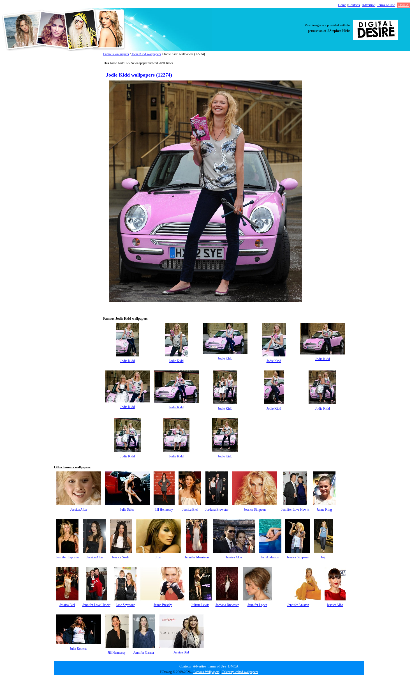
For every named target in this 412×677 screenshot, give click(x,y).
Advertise (368, 5)
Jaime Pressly (163, 605)
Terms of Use (386, 5)
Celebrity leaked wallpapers (240, 672)
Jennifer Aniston (298, 605)
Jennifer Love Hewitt (295, 510)
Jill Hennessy (164, 510)
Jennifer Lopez (257, 605)
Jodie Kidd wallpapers (146, 54)
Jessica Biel (190, 510)
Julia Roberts (78, 649)
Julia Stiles (127, 510)
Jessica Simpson (255, 510)
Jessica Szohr (121, 557)
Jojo (323, 557)
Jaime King (324, 510)
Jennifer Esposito (67, 557)
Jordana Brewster (216, 510)
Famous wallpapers (116, 54)
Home (342, 5)
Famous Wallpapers (206, 672)
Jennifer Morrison (197, 557)
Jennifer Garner (143, 653)
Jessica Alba (78, 510)
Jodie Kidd (127, 361)
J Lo (158, 557)
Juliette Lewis (200, 605)
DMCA (403, 5)
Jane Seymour (125, 605)
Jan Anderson (270, 557)
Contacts (354, 5)
